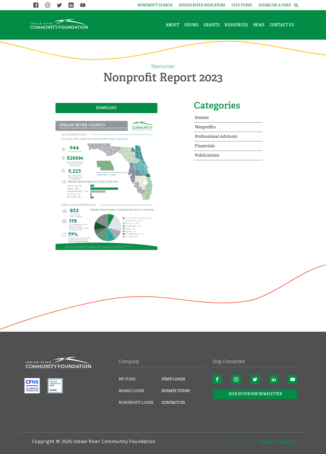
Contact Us (282, 25)
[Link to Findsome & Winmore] (262, 443)
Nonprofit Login (136, 402)
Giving (191, 25)
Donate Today (175, 391)
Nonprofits (205, 127)
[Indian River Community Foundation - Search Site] (295, 5)
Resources (236, 25)
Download (106, 107)
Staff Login (173, 379)
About (172, 25)
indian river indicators (202, 5)
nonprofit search (155, 5)
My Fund (127, 379)
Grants (212, 25)
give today (242, 5)
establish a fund (275, 5)
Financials (205, 146)
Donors (202, 117)
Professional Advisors (216, 136)
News (259, 25)
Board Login (131, 391)
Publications (207, 155)
